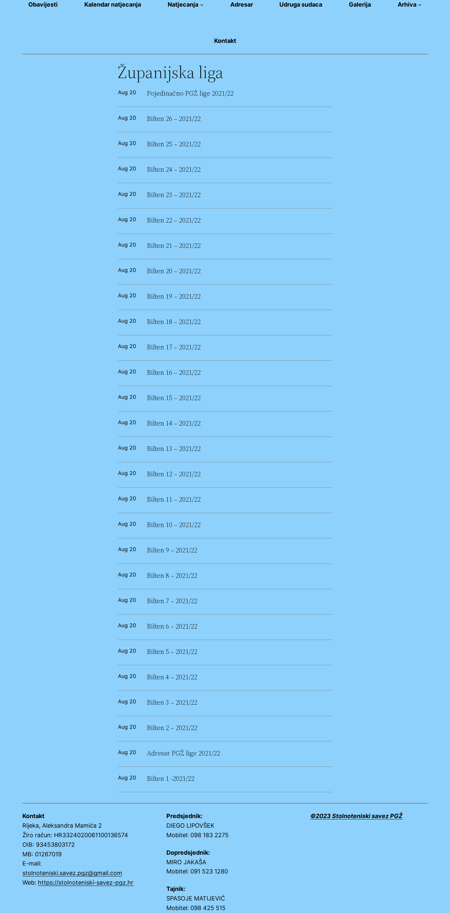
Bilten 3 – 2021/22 (172, 702)
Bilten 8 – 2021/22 (172, 575)
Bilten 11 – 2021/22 (174, 499)
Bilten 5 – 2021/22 (172, 652)
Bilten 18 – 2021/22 (174, 322)
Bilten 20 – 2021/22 (174, 271)
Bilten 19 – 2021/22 (174, 296)
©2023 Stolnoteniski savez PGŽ (356, 815)
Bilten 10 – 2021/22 (174, 525)
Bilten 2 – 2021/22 (172, 728)
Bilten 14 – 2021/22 (174, 423)
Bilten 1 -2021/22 (170, 778)
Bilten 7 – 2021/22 (172, 601)
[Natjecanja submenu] (202, 5)
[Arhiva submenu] (420, 5)
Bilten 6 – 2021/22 (172, 626)
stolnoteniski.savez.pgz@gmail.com (72, 872)
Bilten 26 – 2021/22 (174, 119)
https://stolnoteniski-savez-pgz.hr (85, 882)
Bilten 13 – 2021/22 (174, 449)
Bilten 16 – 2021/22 (174, 372)
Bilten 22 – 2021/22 (174, 220)
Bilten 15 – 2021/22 (174, 398)
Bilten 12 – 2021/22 (174, 474)
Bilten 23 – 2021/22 (174, 195)
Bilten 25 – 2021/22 (174, 144)
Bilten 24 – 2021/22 (174, 169)
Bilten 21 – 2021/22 (174, 246)
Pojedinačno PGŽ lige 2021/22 (190, 93)
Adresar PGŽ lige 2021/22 (183, 753)
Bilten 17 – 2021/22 (174, 347)
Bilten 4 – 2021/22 (172, 677)
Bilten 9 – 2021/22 (172, 550)
